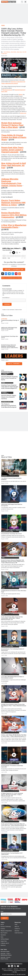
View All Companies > (14, 363)
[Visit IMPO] (24, 899)
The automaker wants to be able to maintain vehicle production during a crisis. (13, 508)
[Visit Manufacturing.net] (10, 902)
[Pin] (16, 273)
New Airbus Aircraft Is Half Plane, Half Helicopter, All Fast (13, 165)
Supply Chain (5, 502)
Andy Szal (19, 52)
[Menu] (25, 2)
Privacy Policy (23, 968)
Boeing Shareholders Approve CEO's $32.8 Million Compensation (14, 214)
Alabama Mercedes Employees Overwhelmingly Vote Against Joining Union (11, 182)
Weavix (20, 94)
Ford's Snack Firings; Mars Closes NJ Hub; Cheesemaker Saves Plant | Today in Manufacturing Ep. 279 (12, 618)
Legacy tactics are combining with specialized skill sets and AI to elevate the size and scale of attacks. (13, 652)
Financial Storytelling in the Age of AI (10, 321)
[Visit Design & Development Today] (3, 899)
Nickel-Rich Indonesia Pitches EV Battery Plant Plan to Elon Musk (12, 125)
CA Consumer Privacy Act (20, 970)
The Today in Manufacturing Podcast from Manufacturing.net (8, 405)
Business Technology (5, 393)
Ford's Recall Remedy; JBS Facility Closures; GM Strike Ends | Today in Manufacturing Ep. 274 (13, 881)
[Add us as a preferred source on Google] (19, 273)
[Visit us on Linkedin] (12, 966)
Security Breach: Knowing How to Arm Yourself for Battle (9, 378)
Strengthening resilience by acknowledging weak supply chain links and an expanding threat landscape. (13, 857)
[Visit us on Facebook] (9, 966)
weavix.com (23, 113)
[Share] (6, 273)
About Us (4, 968)
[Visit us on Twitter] (15, 966)
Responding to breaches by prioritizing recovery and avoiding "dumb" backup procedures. (13, 769)
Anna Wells (13, 52)
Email (2, 911)
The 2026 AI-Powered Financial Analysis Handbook (11, 479)
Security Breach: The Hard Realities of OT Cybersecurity (12, 853)
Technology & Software (5, 374)
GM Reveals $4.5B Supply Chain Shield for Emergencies (9, 328)
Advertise (16, 968)
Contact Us (9, 968)
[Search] (22, 2)
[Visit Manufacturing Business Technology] (17, 902)
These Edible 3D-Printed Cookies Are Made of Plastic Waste (13, 137)
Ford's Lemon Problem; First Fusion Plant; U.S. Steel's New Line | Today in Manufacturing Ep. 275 (13, 824)
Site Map (15, 972)
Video (3, 25)
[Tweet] (12, 273)
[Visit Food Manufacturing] (10, 899)
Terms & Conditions (8, 970)
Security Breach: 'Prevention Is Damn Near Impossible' (12, 766)
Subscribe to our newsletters (14, 269)
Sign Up (4, 918)
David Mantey (7, 52)
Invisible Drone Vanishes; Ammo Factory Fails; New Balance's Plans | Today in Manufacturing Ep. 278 (13, 706)
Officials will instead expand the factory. (10, 593)
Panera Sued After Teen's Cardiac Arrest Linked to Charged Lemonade (12, 149)
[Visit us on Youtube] (18, 966)
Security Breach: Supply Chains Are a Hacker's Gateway (8, 397)
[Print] (2, 273)
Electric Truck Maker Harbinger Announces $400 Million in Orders (13, 202)
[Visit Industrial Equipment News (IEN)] (17, 899)
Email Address (6, 297)
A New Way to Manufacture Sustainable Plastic (13, 226)
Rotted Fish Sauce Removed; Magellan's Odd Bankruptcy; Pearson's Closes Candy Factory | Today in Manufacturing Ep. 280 (9, 346)
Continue (7, 304)
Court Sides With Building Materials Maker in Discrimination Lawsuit (12, 677)
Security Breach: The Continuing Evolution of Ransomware (12, 649)
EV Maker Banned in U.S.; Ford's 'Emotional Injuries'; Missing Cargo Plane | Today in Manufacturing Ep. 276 (12, 795)
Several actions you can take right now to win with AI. (13, 481)
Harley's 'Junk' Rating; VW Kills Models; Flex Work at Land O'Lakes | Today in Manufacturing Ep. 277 (13, 735)
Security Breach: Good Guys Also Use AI (9, 337)
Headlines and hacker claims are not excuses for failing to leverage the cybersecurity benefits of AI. (13, 536)
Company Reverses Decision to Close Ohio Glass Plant (13, 591)
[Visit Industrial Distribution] (3, 902)
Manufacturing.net (7, 90)
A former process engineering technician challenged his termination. (13, 680)
